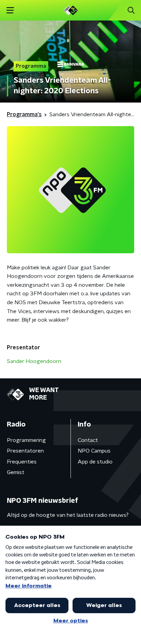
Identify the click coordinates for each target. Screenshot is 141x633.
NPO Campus (94, 451)
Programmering (26, 440)
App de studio (95, 461)
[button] (10, 10)
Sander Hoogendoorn (34, 361)
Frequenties (22, 461)
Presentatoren (25, 451)
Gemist (15, 472)
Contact (88, 440)
